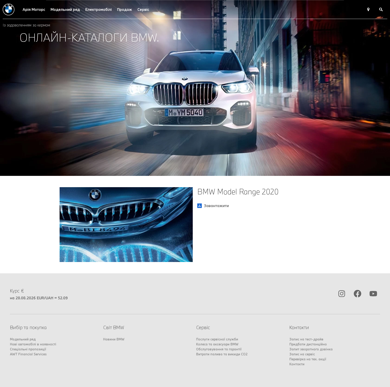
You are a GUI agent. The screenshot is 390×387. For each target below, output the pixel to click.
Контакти (296, 364)
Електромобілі (98, 9)
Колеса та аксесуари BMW (217, 344)
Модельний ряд (65, 9)
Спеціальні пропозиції (28, 349)
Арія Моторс (34, 9)
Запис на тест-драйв (306, 339)
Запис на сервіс (302, 354)
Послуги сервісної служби (217, 339)
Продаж (124, 9)
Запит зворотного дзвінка (311, 349)
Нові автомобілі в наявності (33, 344)
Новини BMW (113, 339)
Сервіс (143, 9)
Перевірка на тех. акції (307, 359)
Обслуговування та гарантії (218, 349)
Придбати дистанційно (308, 344)
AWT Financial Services (28, 354)
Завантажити (216, 205)
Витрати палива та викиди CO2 (222, 354)
